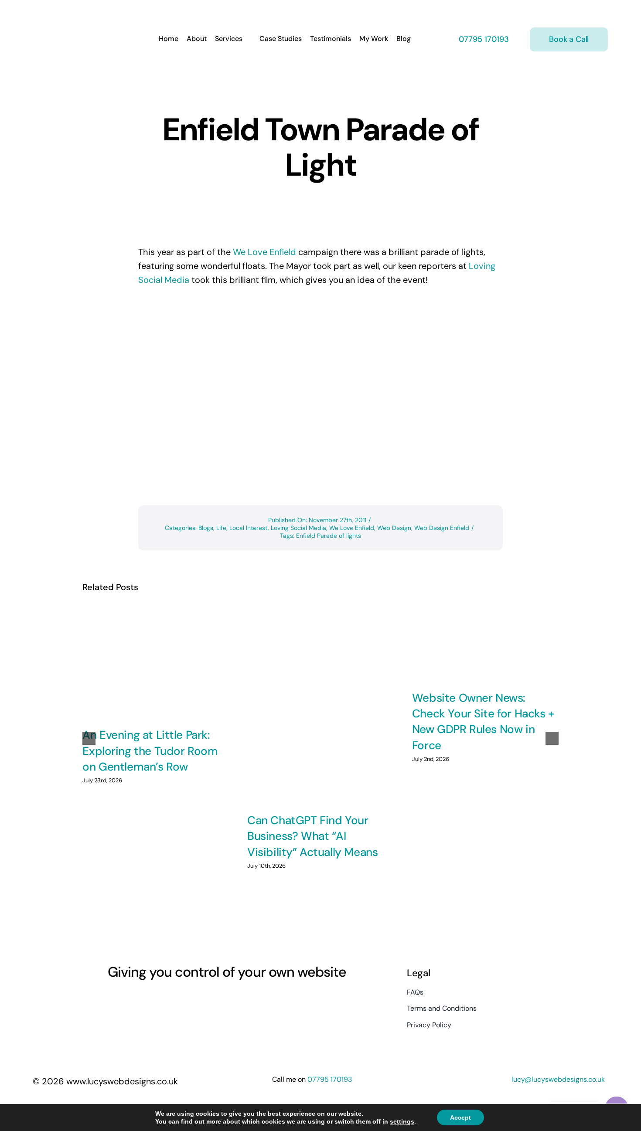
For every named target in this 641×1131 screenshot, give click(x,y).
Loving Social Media (298, 528)
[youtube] (142, 999)
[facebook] (111, 999)
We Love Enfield (264, 252)
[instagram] (126, 999)
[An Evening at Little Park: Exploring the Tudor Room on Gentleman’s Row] (155, 662)
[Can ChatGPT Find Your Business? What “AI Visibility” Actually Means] (320, 704)
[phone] (189, 999)
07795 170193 (483, 39)
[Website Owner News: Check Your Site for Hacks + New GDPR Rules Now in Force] (485, 643)
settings (402, 1121)
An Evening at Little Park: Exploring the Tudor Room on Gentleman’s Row (150, 750)
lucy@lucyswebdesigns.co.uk (558, 1079)
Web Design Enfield (441, 528)
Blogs (205, 528)
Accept (460, 1117)
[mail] (173, 999)
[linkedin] (158, 999)
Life (221, 528)
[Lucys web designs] (79, 12)
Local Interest (248, 528)
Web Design (394, 528)
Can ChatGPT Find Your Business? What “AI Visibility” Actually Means (312, 836)
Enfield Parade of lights (328, 536)
